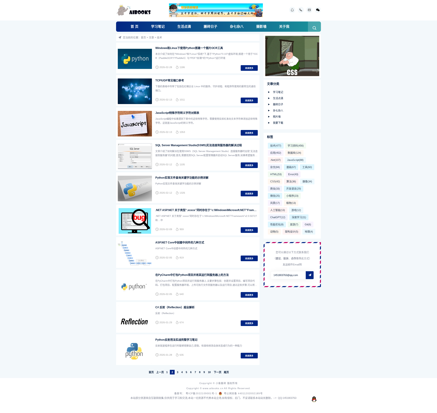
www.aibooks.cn (213, 388)
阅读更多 (249, 68)
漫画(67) (291, 167)
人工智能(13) (277, 210)
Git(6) (308, 224)
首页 (143, 37)
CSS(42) (275, 181)
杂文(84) (275, 167)
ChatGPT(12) (277, 217)
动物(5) (274, 231)
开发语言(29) (293, 188)
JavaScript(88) (295, 159)
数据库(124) (294, 152)
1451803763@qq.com (285, 275)
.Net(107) (275, 159)
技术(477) (275, 145)
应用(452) (275, 152)
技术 (159, 37)
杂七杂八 (237, 26)
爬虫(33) (275, 188)
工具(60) (307, 167)
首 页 (134, 26)
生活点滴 (184, 26)
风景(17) (275, 202)
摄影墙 (261, 26)
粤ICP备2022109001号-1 (202, 393)
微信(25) (275, 195)
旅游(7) (294, 224)
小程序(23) (292, 195)
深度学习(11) (299, 217)
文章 (151, 37)
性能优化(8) (277, 224)
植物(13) (291, 202)
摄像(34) (307, 181)
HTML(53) (276, 174)
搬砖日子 (210, 26)
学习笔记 (158, 26)
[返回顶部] (426, 368)
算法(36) (291, 181)
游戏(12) (296, 210)
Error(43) (293, 174)
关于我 (284, 26)
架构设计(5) (291, 231)
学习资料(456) (296, 145)
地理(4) (309, 231)
